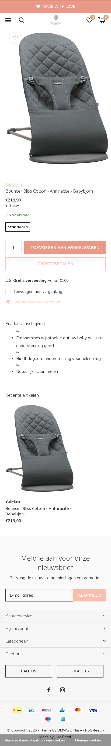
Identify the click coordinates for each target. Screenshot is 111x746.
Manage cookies (88, 740)
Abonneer (89, 595)
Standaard (18, 227)
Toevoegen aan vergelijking (37, 291)
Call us (28, 671)
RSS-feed (93, 730)
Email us (80, 671)
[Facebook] (48, 690)
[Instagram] (62, 690)
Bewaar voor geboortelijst (33, 302)
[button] (8, 20)
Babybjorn (14, 184)
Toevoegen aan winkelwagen (64, 247)
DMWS (63, 730)
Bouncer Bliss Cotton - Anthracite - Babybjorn (38, 511)
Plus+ (77, 730)
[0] (101, 20)
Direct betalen (55, 263)
